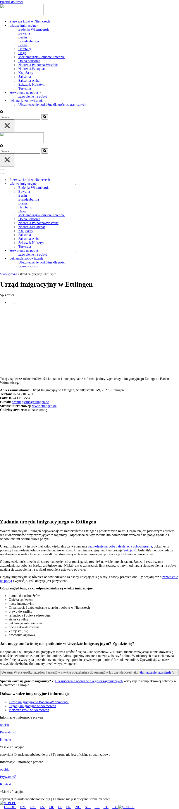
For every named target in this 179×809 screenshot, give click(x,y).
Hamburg (24, 49)
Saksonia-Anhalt (29, 80)
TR (51, 807)
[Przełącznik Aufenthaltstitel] (76, 251)
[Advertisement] (89, 342)
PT (105, 807)
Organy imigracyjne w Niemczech (32, 706)
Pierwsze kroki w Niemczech (30, 21)
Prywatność (8, 732)
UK (33, 807)
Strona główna (8, 273)
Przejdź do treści (11, 2)
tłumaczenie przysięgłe (155, 672)
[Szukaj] (1, 112)
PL (14, 803)
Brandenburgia (28, 41)
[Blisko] (7, 126)
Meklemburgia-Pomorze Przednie (41, 57)
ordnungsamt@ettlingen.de (30, 402)
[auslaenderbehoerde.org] (22, 14)
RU (115, 807)
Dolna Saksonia (29, 61)
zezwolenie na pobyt (32, 96)
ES (42, 807)
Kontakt (5, 739)
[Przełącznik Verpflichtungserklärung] (76, 258)
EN (23, 807)
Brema (23, 45)
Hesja (22, 53)
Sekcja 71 (130, 550)
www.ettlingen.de (44, 406)
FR (68, 807)
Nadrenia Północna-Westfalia (38, 65)
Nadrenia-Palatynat (31, 69)
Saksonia (24, 76)
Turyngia (24, 88)
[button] (38, 26)
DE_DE (10, 807)
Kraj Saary (25, 72)
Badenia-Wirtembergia (33, 29)
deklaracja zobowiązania (135, 546)
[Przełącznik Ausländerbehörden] (76, 184)
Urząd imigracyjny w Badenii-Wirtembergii (39, 702)
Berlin (22, 37)
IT (60, 807)
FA (97, 807)
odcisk (4, 725)
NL (78, 807)
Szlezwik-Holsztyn (31, 84)
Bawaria (24, 33)
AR (88, 807)
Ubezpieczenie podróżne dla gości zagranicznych (52, 104)
